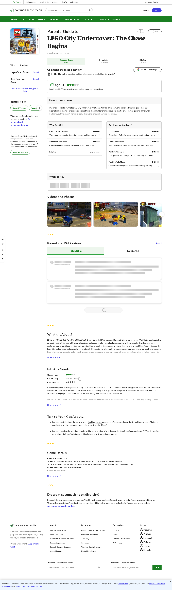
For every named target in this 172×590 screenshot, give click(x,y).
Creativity (57, 464)
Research (85, 543)
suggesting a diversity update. (61, 506)
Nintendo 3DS (58, 53)
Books (31, 19)
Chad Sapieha (60, 74)
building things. (94, 422)
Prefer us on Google (149, 69)
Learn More (86, 525)
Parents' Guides (72, 19)
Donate (116, 530)
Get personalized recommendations (20, 122)
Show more (52, 357)
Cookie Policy (123, 584)
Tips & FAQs (88, 19)
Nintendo (61, 470)
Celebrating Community (109, 19)
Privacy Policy (7, 586)
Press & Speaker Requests (60, 547)
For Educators (31, 2)
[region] (86, 585)
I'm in (157, 567)
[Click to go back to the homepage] (26, 10)
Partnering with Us (57, 543)
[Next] (161, 214)
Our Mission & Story (58, 530)
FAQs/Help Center (88, 551)
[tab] (66, 61)
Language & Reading (105, 461)
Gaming (41, 19)
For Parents (17, 2)
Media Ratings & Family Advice (93, 530)
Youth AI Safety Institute (49, 2)
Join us (156, 10)
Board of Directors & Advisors (62, 539)
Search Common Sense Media (60, 563)
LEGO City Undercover (125, 340)
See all (159, 243)
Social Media (55, 19)
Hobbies (60, 461)
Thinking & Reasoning (92, 464)
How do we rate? (107, 74)
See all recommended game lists (25, 89)
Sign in (146, 10)
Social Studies (79, 461)
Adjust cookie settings (33, 586)
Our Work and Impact (70, 2)
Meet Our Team (56, 534)
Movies (13, 19)
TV (22, 19)
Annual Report (56, 551)
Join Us (115, 534)
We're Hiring (117, 543)
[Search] (99, 567)
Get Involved (118, 525)
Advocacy (85, 539)
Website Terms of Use (157, 584)
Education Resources (89, 534)
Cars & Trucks (19, 108)
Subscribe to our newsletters (123, 563)
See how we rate (20, 152)
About (53, 525)
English (156, 2)
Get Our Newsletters (121, 539)
